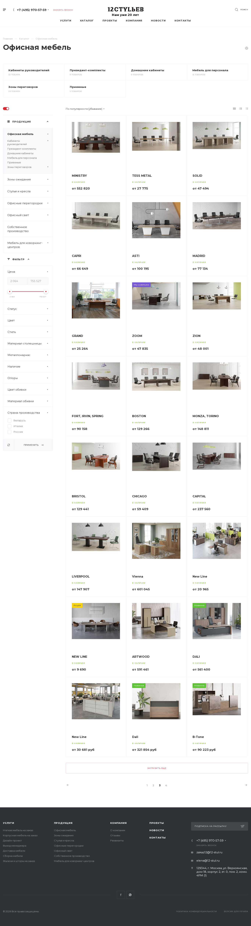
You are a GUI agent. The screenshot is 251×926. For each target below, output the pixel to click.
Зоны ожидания (19, 179)
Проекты (156, 822)
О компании (117, 830)
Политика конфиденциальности (196, 911)
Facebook (121, 895)
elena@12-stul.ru (208, 860)
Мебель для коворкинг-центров (25, 245)
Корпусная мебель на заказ (20, 835)
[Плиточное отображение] (234, 108)
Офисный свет (18, 215)
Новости (156, 830)
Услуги (8, 822)
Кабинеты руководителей (28, 70)
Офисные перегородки (24, 203)
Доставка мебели (14, 850)
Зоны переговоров (23, 87)
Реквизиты (117, 840)
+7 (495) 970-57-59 (31, 10)
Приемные (78, 87)
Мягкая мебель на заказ (18, 830)
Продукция (63, 822)
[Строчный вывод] (240, 108)
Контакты (157, 837)
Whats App (130, 895)
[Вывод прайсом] (247, 108)
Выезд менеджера (14, 845)
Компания (118, 822)
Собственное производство (18, 229)
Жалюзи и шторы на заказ (19, 861)
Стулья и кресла (19, 191)
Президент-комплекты (87, 70)
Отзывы (115, 835)
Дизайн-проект (12, 840)
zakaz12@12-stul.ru (209, 852)
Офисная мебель (20, 134)
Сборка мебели (13, 855)
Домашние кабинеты (147, 70)
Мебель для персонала (210, 70)
